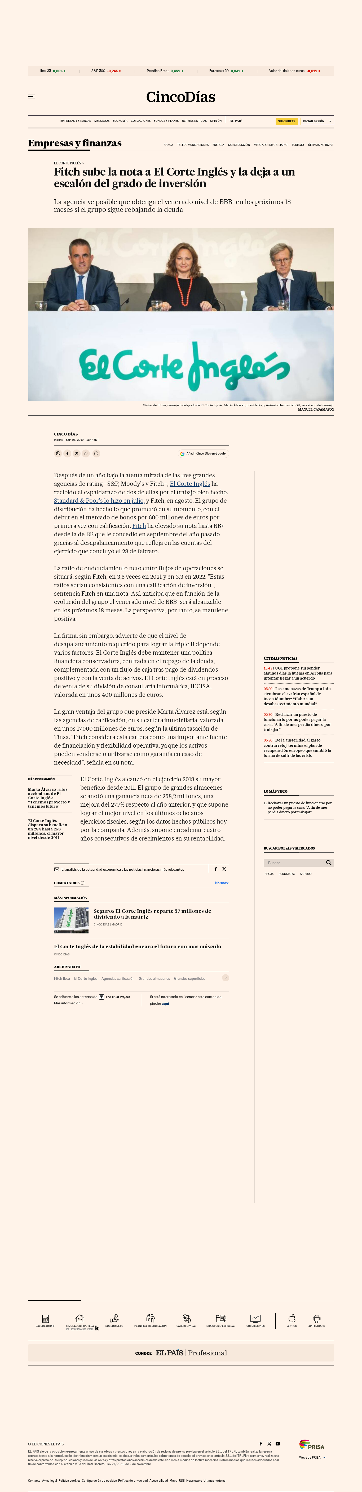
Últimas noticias (194, 121)
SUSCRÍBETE (286, 121)
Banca (168, 145)
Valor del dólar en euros (286, 71)
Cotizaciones (141, 121)
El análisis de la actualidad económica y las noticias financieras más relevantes (122, 869)
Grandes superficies (189, 978)
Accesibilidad (158, 1480)
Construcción (239, 145)
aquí (165, 1003)
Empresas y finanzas (75, 121)
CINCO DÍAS (66, 434)
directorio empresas (220, 1325)
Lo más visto (276, 791)
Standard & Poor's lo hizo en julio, (99, 500)
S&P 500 (98, 71)
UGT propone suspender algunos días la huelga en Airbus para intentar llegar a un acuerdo (298, 673)
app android (316, 1325)
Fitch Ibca (62, 978)
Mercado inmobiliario (271, 145)
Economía (120, 121)
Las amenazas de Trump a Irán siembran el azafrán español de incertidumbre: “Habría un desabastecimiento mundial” (297, 696)
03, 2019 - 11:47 (82, 440)
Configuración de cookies (99, 1480)
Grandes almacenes (154, 978)
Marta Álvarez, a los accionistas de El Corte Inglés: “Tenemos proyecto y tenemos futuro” (49, 798)
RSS (182, 1480)
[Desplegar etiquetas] (225, 977)
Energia (218, 145)
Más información (67, 1003)
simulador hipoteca (80, 1325)
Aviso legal (49, 1480)
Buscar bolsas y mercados (289, 848)
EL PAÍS (233, 119)
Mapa (173, 1480)
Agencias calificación (118, 978)
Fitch (139, 525)
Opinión (216, 121)
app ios (292, 1325)
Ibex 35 (45, 71)
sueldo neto (114, 1325)
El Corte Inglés (67, 163)
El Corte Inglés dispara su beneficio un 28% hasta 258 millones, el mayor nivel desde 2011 (47, 829)
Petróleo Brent (158, 71)
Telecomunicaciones (193, 145)
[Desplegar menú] (32, 96)
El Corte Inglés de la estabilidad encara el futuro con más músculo (137, 947)
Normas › (222, 883)
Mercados (101, 121)
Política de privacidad (133, 1480)
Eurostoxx (287, 874)
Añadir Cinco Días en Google (206, 453)
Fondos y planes (166, 121)
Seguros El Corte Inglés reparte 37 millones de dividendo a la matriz (152, 914)
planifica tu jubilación (150, 1325)
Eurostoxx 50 (219, 71)
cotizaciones (255, 1325)
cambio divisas (186, 1325)
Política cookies (69, 1480)
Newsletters (194, 1480)
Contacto (34, 1480)
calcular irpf (45, 1325)
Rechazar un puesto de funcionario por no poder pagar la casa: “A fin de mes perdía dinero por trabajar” (297, 722)
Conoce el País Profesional (181, 1352)
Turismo (298, 145)
